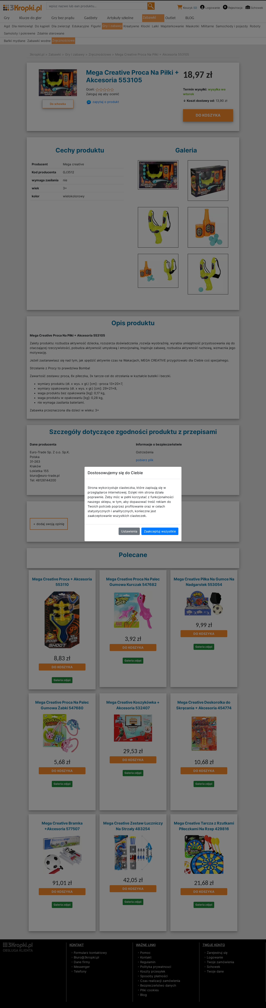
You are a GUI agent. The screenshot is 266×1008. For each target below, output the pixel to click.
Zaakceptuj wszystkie (160, 531)
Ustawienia (129, 531)
